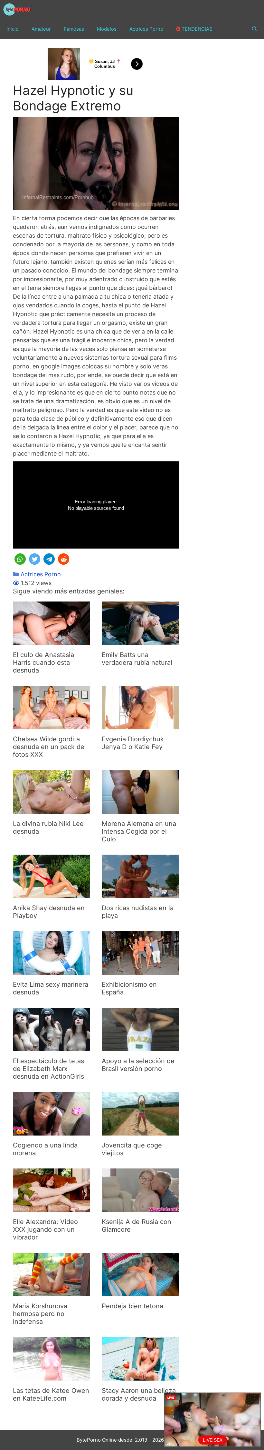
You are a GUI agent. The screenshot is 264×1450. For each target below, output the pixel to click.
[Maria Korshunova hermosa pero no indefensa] (51, 1292)
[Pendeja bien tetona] (140, 1292)
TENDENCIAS (196, 29)
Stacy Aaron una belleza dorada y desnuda (139, 1394)
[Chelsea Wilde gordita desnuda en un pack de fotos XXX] (51, 725)
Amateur (41, 29)
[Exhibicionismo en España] (140, 970)
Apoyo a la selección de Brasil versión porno (138, 1065)
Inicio (12, 29)
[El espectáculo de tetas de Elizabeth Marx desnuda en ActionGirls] (51, 1047)
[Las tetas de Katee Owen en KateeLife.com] (51, 1376)
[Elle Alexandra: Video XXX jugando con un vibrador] (51, 1207)
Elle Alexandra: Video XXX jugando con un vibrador (45, 1229)
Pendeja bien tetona (132, 1306)
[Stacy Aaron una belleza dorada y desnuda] (140, 1376)
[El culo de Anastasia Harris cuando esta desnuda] (51, 640)
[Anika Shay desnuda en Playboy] (51, 893)
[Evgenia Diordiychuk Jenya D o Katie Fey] (140, 725)
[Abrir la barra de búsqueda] (254, 29)
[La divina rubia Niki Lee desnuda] (51, 809)
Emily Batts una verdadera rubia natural (137, 658)
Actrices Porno (146, 29)
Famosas (74, 29)
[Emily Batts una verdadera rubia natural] (140, 640)
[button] (20, 559)
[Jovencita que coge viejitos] (140, 1131)
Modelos (107, 29)
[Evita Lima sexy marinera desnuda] (51, 970)
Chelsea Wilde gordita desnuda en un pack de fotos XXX (48, 746)
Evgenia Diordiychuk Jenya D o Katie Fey (133, 743)
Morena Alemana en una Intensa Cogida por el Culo (139, 831)
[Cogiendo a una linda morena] (51, 1131)
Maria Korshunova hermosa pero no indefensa (40, 1313)
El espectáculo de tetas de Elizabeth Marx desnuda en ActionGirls (48, 1068)
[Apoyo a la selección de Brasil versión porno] (140, 1047)
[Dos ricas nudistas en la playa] (140, 893)
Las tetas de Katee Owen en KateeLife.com (51, 1394)
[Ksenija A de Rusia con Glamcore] (140, 1207)
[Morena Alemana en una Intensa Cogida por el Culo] (140, 809)
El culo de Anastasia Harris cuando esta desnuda (43, 662)
